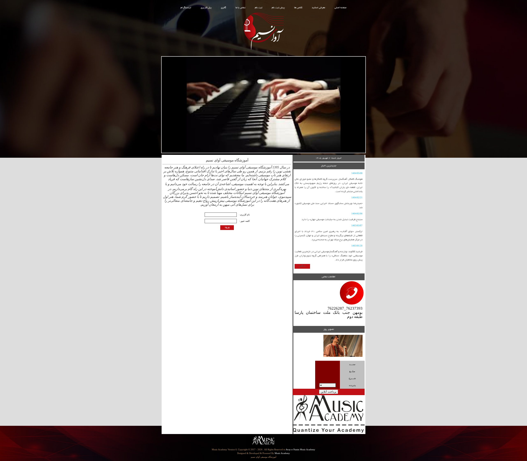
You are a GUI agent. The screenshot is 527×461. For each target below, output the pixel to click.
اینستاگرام (186, 7)
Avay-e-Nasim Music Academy (300, 449)
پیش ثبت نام (278, 7)
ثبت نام (258, 7)
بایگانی (302, 266)
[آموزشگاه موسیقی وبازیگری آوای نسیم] (263, 50)
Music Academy (282, 453)
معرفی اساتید (318, 7)
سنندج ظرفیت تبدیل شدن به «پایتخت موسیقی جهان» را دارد (332, 219)
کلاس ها (298, 7)
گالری (223, 7)
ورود (227, 227)
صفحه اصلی (340, 7)
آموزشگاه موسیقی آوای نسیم (263, 457)
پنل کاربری (206, 7)
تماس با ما (240, 7)
